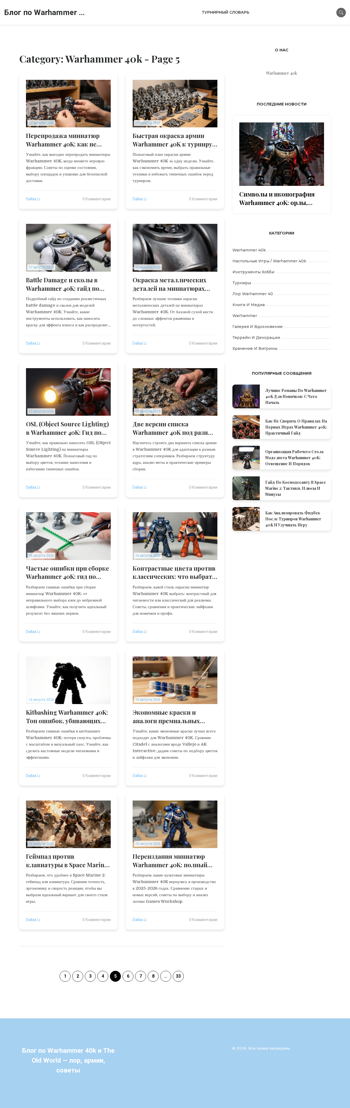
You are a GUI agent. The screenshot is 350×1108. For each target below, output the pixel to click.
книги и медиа (248, 304)
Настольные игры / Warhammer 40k (269, 261)
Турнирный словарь (225, 12)
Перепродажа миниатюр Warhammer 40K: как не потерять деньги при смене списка (67, 139)
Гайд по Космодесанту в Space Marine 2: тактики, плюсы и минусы (295, 488)
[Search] (341, 12)
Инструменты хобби (253, 271)
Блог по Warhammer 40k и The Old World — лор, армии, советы (45, 12)
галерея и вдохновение (257, 326)
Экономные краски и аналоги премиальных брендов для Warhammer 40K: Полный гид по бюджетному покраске (170, 716)
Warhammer (244, 315)
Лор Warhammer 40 (252, 293)
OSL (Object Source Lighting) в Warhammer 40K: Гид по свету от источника (67, 428)
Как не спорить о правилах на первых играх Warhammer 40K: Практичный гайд (296, 427)
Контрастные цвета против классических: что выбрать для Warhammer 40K (174, 572)
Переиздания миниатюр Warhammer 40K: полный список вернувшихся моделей (170, 860)
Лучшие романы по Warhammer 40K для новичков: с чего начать (296, 396)
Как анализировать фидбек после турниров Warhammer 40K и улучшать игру (293, 518)
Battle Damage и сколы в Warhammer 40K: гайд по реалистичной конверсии (64, 284)
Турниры (241, 282)
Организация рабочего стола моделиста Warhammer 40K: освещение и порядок (294, 457)
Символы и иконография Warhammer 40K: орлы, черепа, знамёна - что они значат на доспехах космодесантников (278, 198)
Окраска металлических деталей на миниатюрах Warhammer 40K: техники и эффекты (173, 284)
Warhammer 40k (249, 250)
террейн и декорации (256, 337)
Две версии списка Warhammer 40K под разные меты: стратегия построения (174, 428)
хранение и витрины (254, 348)
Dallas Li (33, 199)
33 (178, 976)
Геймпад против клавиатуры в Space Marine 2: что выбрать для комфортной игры (67, 860)
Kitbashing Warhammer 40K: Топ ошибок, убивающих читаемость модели (67, 716)
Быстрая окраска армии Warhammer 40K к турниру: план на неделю (173, 139)
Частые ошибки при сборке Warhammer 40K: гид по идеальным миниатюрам (67, 572)
